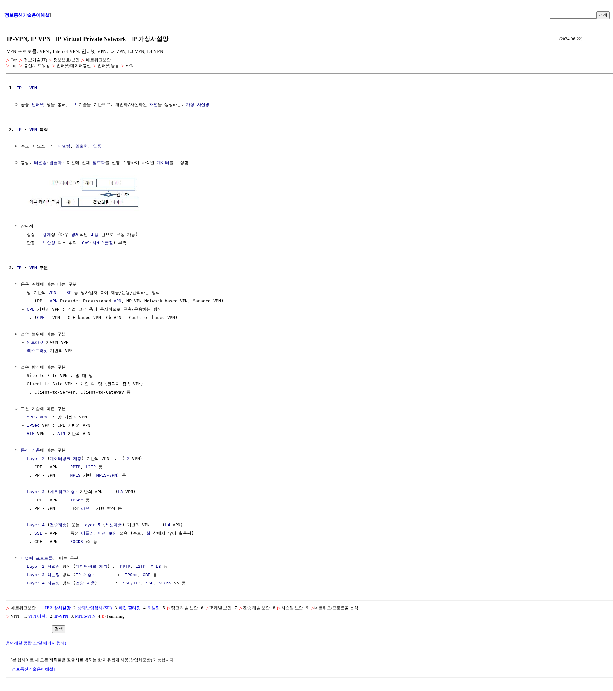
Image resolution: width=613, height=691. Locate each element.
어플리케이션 (93, 533)
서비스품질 (102, 242)
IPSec (33, 425)
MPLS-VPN (106, 475)
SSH (150, 583)
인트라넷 (35, 342)
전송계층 (58, 524)
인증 (97, 146)
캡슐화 (55, 162)
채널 (153, 104)
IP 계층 (84, 574)
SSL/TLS (132, 583)
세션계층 (113, 524)
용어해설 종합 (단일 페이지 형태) (36, 643)
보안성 (49, 242)
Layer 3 (36, 491)
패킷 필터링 (129, 607)
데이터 (163, 162)
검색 (603, 15)
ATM (30, 433)
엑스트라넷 (37, 350)
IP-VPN (61, 616)
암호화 (81, 146)
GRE (146, 574)
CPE (30, 309)
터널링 (64, 146)
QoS (86, 242)
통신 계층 (30, 450)
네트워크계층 (62, 491)
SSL (38, 533)
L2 (127, 458)
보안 (113, 533)
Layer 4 (36, 524)
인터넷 (38, 104)
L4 (167, 524)
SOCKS (76, 541)
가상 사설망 (197, 104)
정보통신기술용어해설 (27, 15)
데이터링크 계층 (65, 458)
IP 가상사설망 (58, 607)
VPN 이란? (37, 616)
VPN (33, 88)
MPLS (75, 475)
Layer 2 (36, 458)
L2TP (91, 466)
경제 (47, 234)
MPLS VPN (37, 417)
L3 (120, 491)
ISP (68, 292)
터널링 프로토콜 (36, 558)
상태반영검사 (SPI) (95, 607)
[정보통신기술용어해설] (33, 669)
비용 (94, 234)
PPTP (75, 466)
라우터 (87, 508)
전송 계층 (85, 583)
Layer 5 (91, 524)
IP (19, 88)
